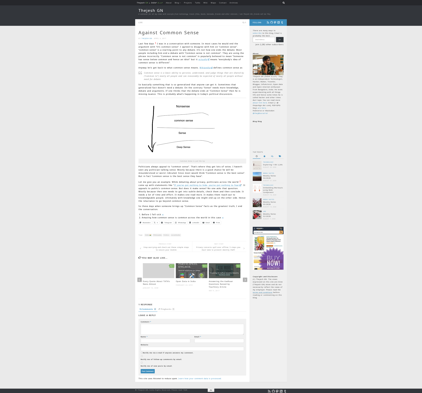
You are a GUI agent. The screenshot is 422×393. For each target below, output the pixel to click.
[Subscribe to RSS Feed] (278, 22)
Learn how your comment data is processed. (200, 378)
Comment (146, 322)
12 (173, 266)
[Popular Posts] (264, 156)
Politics (166, 235)
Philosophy (157, 235)
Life (140, 22)
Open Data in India (186, 281)
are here (262, 108)
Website (144, 345)
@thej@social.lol (260, 113)
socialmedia (175, 235)
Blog (177, 3)
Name (144, 337)
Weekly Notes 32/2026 (269, 215)
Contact (222, 3)
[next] (245, 280)
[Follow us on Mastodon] (275, 22)
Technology (268, 162)
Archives (234, 3)
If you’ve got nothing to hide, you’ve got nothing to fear (206, 185)
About (169, 3)
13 (206, 266)
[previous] (139, 280)
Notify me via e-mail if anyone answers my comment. (168, 353)
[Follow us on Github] (271, 22)
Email (197, 337)
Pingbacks (167, 309)
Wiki (205, 3)
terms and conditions (262, 292)
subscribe (257, 33)
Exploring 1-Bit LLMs (273, 165)
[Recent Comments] (272, 156)
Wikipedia (205, 67)
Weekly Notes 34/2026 (269, 177)
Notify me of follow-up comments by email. (161, 359)
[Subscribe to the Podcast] (268, 22)
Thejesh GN (150, 10)
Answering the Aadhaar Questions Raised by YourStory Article (221, 284)
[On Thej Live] (282, 22)
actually (202, 59)
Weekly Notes (268, 173)
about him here (260, 103)
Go (280, 40)
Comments (149, 309)
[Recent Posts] (256, 156)
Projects (188, 3)
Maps (213, 3)
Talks (197, 3)
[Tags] (280, 156)
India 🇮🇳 (148, 235)
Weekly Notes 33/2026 (269, 203)
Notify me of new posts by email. (156, 366)
